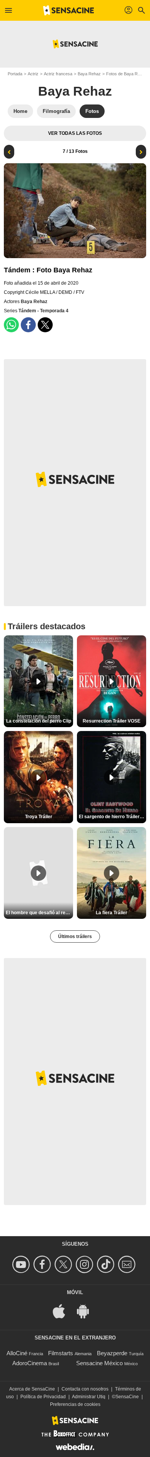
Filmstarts (60, 1353)
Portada (15, 73)
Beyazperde (112, 1353)
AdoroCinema (29, 1363)
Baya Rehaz (89, 73)
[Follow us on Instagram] (85, 1264)
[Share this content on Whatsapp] (11, 324)
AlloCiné (17, 1353)
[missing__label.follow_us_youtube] (22, 1264)
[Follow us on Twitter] (64, 1264)
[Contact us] (128, 1264)
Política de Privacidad (43, 1396)
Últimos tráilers (75, 936)
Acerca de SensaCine (32, 1389)
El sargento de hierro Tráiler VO (112, 816)
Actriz (33, 73)
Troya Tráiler (38, 816)
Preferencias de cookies (75, 1404)
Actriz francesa (58, 73)
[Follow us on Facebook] (43, 1264)
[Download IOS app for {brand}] (63, 1311)
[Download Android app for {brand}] (87, 1311)
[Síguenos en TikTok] (107, 1264)
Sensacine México (99, 1363)
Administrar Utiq (88, 1396)
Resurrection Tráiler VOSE (111, 721)
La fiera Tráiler (111, 912)
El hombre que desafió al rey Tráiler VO (39, 912)
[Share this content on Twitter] (45, 324)
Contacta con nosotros (85, 1389)
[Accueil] (68, 10)
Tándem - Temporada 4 (43, 310)
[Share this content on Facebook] (28, 324)
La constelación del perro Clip (38, 721)
